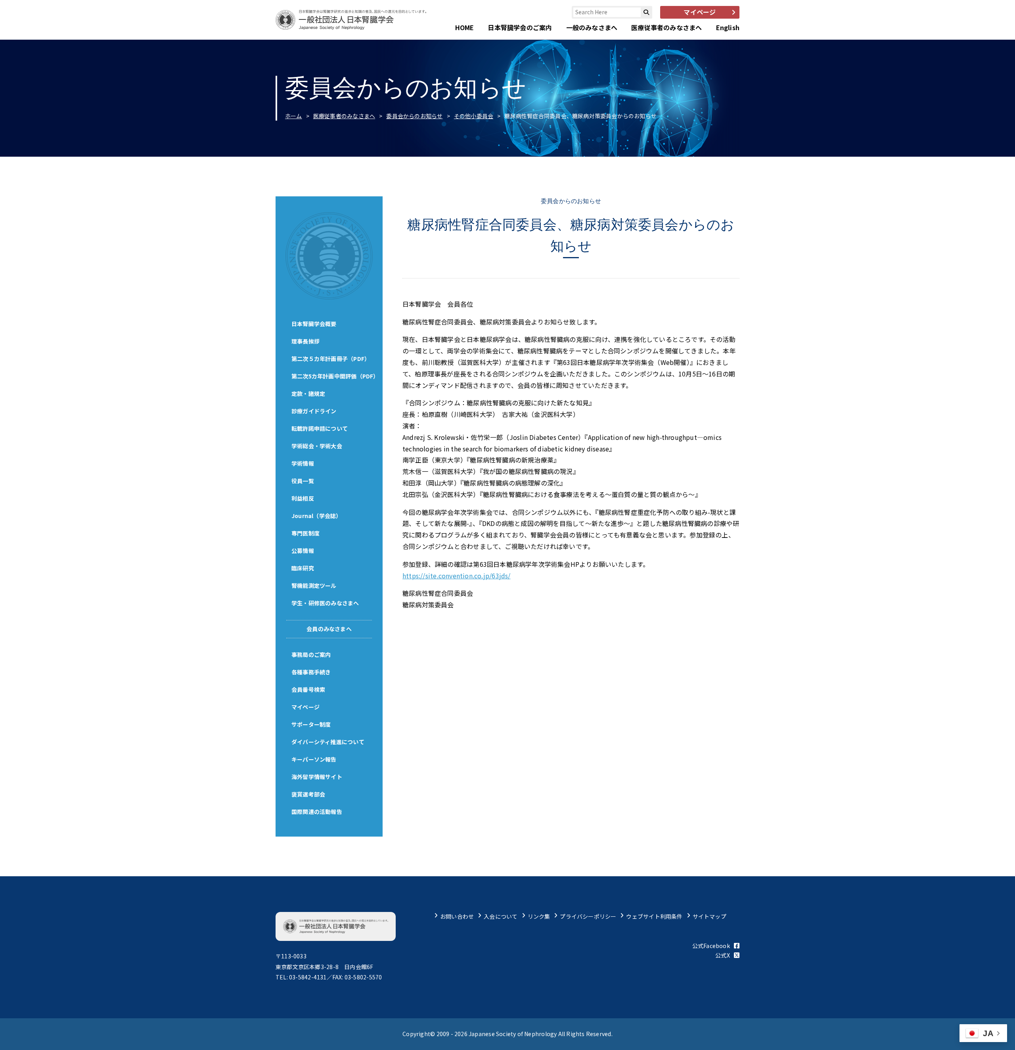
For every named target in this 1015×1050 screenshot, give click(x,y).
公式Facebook (711, 946)
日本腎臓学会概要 (314, 324)
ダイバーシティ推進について (327, 742)
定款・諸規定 (308, 393)
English (727, 27)
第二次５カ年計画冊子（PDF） (330, 359)
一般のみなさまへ (592, 27)
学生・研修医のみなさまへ (325, 603)
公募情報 (302, 551)
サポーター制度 (311, 724)
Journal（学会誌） (316, 516)
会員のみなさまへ (329, 629)
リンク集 (539, 916)
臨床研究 (302, 568)
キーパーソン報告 (314, 759)
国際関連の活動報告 (316, 812)
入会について (500, 916)
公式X (722, 955)
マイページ (305, 707)
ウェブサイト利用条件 (654, 916)
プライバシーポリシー (588, 916)
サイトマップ (709, 916)
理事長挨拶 (305, 341)
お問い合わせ (457, 916)
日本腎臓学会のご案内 (520, 27)
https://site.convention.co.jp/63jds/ (456, 575)
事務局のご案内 (311, 654)
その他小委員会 (473, 116)
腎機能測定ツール (314, 585)
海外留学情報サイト (316, 777)
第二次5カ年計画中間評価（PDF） (335, 376)
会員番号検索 (308, 689)
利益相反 (302, 498)
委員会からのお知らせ (414, 116)
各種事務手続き (311, 672)
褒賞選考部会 (308, 794)
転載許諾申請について (319, 428)
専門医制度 (305, 533)
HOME (464, 27)
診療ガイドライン (314, 411)
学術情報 (302, 463)
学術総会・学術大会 (316, 446)
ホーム (293, 116)
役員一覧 (302, 481)
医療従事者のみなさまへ (666, 27)
